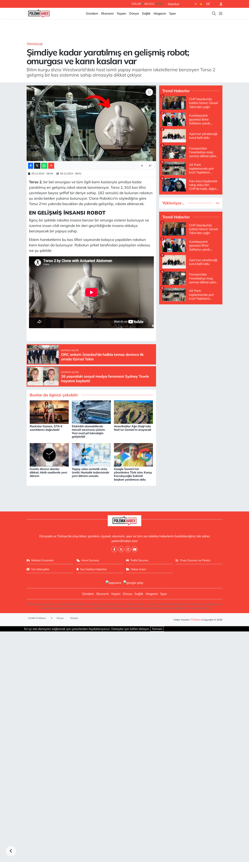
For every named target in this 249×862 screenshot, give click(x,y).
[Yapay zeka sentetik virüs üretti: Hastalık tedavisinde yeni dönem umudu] (91, 454)
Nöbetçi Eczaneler (42, 560)
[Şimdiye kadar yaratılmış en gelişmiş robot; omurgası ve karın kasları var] (91, 123)
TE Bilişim (195, 619)
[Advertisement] (190, 332)
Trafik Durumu (139, 560)
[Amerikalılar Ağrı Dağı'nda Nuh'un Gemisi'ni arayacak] (133, 412)
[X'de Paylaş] (37, 166)
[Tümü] (217, 203)
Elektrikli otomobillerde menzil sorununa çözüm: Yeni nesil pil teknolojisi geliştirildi (88, 431)
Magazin (160, 13)
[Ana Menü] (220, 13)
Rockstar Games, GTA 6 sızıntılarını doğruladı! (46, 427)
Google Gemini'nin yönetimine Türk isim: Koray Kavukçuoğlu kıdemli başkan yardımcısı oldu (133, 474)
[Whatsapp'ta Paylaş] (44, 166)
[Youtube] (135, 549)
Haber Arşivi (138, 569)
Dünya (134, 13)
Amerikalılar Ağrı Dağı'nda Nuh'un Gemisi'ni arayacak (132, 427)
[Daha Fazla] (51, 166)
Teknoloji (34, 44)
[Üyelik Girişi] (219, 4)
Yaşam (121, 13)
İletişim (74, 618)
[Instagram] (128, 549)
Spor (172, 13)
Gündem (92, 13)
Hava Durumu (90, 560)
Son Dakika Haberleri (93, 569)
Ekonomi (107, 13)
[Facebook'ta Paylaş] (30, 166)
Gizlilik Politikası (37, 618)
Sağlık (146, 13)
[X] (121, 549)
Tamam (157, 629)
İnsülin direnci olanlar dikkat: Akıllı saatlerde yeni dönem (48, 472)
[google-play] (133, 582)
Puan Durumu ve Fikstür (195, 560)
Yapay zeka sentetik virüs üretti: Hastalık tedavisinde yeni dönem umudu (90, 472)
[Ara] (214, 13)
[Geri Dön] (10, 851)
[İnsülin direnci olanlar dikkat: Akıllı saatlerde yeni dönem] (49, 454)
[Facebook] (114, 549)
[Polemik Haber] (39, 13)
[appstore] (113, 582)
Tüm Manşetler (40, 569)
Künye (60, 618)
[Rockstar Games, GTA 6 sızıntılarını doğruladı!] (49, 412)
